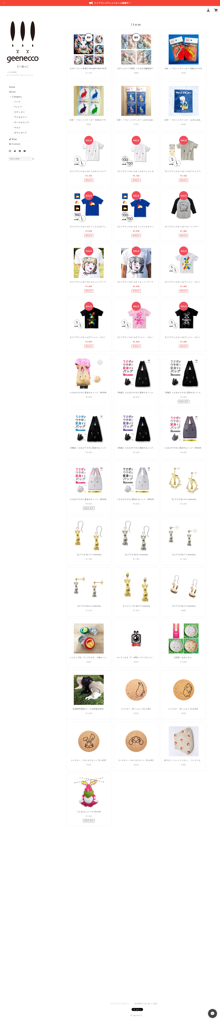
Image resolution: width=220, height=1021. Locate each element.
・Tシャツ (18, 107)
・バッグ (17, 101)
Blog (14, 139)
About (12, 92)
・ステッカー (19, 112)
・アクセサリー (20, 117)
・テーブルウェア (21, 122)
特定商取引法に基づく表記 (145, 1004)
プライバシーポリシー (119, 1004)
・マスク (17, 127)
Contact (15, 144)
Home (12, 87)
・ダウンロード (20, 132)
